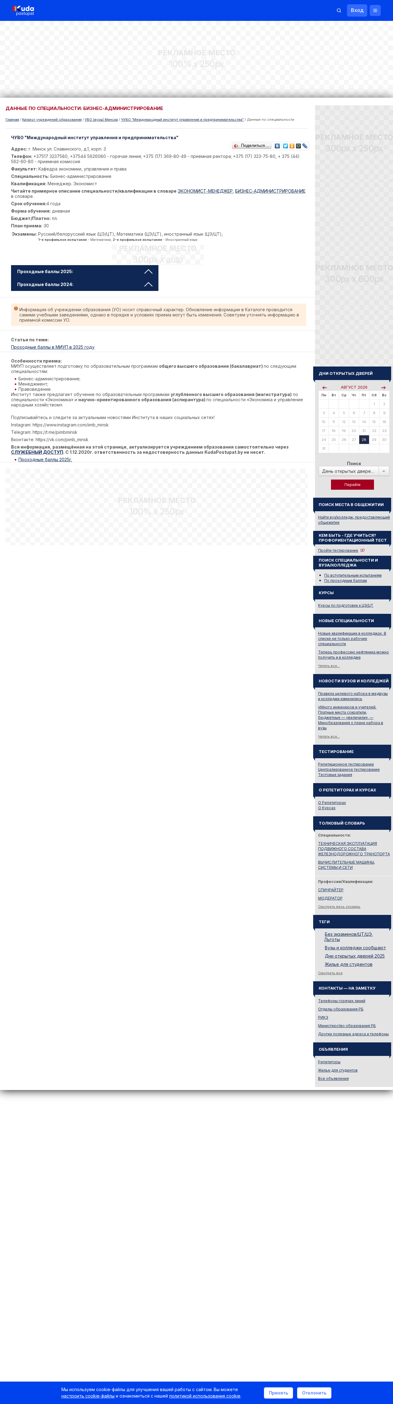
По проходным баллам (345, 580)
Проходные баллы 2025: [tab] (45, 271)
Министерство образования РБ (347, 1025)
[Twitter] (285, 144)
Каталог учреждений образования (52, 119)
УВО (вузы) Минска (101, 119)
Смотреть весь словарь (339, 906)
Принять (278, 1392)
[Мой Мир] (298, 144)
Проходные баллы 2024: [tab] (45, 284)
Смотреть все (330, 973)
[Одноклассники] (292, 144)
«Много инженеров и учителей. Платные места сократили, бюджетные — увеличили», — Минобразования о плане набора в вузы (350, 717)
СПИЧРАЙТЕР (331, 890)
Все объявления (333, 1078)
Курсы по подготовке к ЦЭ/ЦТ (345, 605)
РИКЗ (323, 1017)
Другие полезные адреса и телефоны (353, 1034)
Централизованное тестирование (349, 769)
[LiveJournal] (305, 144)
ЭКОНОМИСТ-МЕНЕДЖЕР (205, 191)
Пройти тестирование (338, 550)
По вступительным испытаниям (353, 575)
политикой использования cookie (204, 1395)
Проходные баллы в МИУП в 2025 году (53, 347)
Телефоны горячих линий (341, 1000)
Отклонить (314, 1392)
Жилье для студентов (348, 964)
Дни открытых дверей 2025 (355, 956)
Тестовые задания (335, 774)
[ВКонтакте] (277, 144)
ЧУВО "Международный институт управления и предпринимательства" (182, 119)
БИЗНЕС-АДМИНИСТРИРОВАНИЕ (270, 191)
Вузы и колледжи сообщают (355, 947)
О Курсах (327, 808)
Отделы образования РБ (341, 1009)
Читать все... (329, 666)
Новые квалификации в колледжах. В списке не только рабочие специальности (352, 638)
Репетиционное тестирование (346, 764)
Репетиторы (329, 1062)
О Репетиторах (332, 802)
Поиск (354, 463)
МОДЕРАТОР (330, 898)
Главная (12, 119)
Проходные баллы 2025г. (45, 459)
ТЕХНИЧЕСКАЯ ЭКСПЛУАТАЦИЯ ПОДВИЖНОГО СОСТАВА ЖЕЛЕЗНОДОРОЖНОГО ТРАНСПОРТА (354, 848)
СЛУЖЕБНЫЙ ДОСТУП (37, 452)
